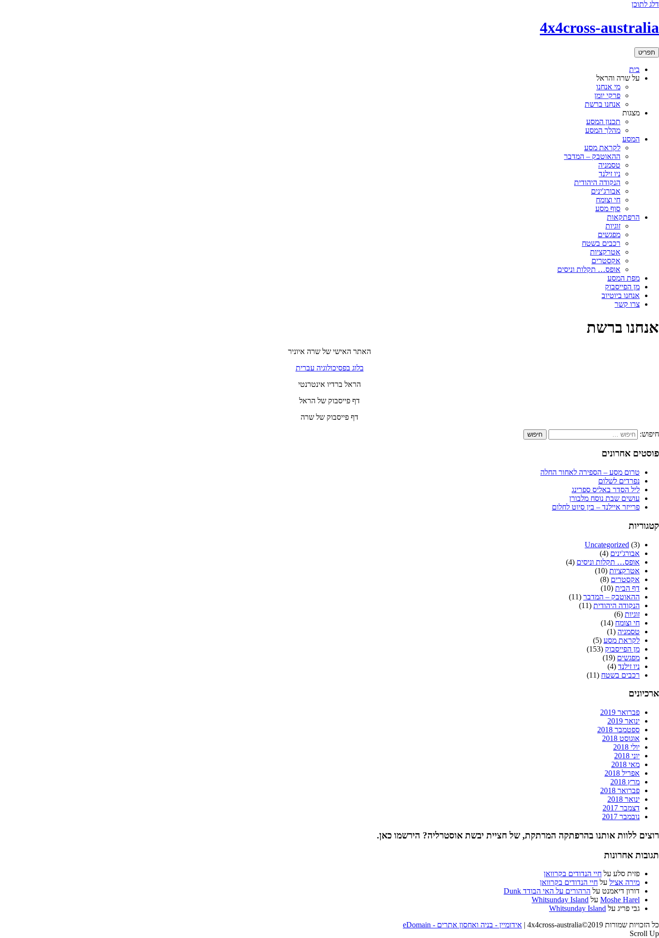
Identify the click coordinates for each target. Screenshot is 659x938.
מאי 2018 (625, 764)
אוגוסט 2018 (621, 738)
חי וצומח (608, 200)
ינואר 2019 (623, 721)
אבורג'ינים (605, 191)
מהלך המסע (602, 130)
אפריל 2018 (622, 773)
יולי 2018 (626, 747)
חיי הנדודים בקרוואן (573, 873)
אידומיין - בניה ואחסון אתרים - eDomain (462, 925)
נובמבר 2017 (621, 816)
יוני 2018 (627, 756)
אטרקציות (605, 252)
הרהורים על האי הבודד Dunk (547, 891)
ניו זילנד (609, 174)
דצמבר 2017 (621, 808)
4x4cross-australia (599, 27)
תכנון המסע (603, 121)
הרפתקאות (623, 217)
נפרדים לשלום (619, 481)
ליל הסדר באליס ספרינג (606, 489)
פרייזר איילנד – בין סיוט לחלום (596, 507)
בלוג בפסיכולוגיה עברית (330, 368)
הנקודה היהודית (597, 182)
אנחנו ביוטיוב (621, 295)
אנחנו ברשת (602, 104)
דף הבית (627, 588)
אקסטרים (605, 260)
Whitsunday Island (560, 899)
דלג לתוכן (645, 4)
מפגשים (609, 234)
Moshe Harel (620, 899)
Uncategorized (607, 544)
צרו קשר (627, 304)
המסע (631, 139)
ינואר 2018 (623, 799)
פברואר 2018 (620, 790)
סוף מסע (607, 208)
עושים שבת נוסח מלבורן (604, 498)
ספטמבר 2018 (618, 729)
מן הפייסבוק (622, 287)
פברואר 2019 (620, 712)
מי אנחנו (608, 87)
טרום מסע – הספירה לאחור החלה (590, 472)
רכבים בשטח (601, 243)
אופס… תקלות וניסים (588, 269)
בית (634, 69)
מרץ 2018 (625, 782)
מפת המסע (623, 278)
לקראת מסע (602, 147)
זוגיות (612, 226)
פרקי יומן (607, 95)
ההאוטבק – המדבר (592, 156)
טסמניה (609, 165)
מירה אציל (624, 882)
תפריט (646, 52)
